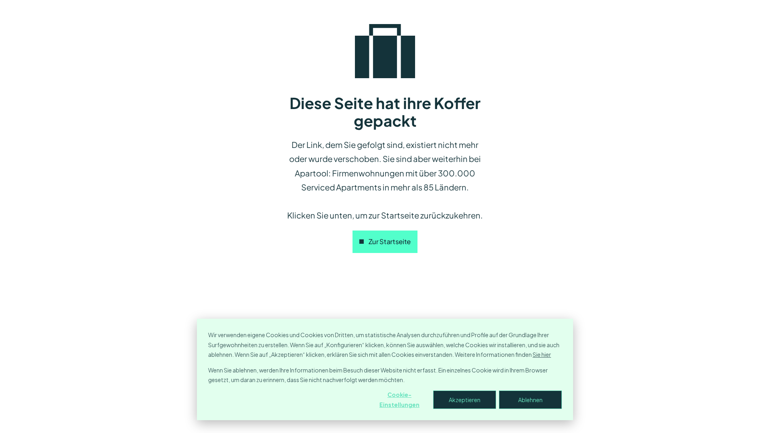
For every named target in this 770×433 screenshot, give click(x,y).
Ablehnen (530, 399)
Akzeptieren (464, 399)
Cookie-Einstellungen (399, 399)
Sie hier (542, 354)
